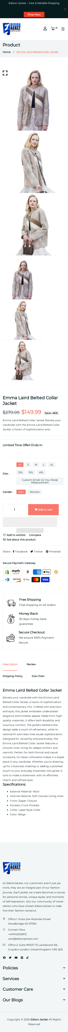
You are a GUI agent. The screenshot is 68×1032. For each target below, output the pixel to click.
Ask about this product (21, 539)
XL (51, 464)
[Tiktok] (27, 957)
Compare (35, 535)
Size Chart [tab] (38, 676)
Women (35, 492)
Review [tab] (31, 664)
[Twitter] (10, 957)
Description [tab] (10, 664)
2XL (20, 472)
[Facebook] (4, 957)
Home (7, 52)
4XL (41, 472)
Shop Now (34, 14)
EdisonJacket (43, 906)
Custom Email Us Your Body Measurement (40, 481)
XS (20, 464)
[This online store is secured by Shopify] (13, 571)
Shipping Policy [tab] (13, 676)
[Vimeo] (21, 957)
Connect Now (16, 929)
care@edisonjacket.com (23, 938)
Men (21, 492)
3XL (31, 472)
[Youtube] (16, 957)
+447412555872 (17, 934)
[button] (30, 522)
